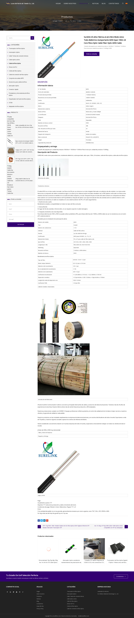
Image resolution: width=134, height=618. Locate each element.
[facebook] (7, 592)
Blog (104, 3)
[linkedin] (10, 592)
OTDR (10, 103)
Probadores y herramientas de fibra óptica (19, 94)
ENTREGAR (21, 224)
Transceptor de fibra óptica (17, 48)
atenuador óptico (14, 86)
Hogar (58, 3)
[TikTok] (23, 592)
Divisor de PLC (13, 67)
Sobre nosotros (70, 3)
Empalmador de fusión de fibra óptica (20, 99)
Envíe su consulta (91, 54)
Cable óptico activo (14, 59)
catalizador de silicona (103, 591)
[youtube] (16, 592)
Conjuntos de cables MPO (16, 78)
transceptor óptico (14, 52)
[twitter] (13, 592)
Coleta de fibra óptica (15, 71)
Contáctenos (114, 3)
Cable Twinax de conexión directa (18, 56)
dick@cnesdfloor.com (83, 616)
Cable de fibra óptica (70, 21)
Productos (83, 3)
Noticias (95, 3)
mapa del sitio (40, 606)
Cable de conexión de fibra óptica (18, 74)
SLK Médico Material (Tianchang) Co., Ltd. (107, 594)
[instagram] (20, 592)
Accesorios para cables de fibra (18, 82)
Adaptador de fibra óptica (16, 106)
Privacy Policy (40, 608)
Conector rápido (13, 89)
